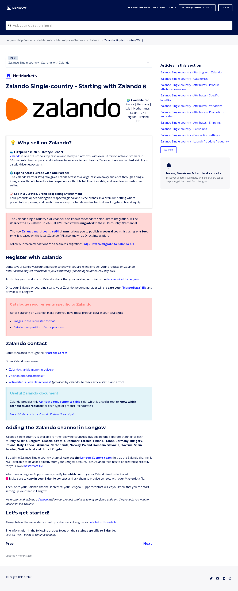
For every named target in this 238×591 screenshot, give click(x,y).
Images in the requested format (34, 321)
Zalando (95, 40)
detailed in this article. (103, 522)
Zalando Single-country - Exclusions (183, 129)
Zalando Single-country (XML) (123, 40)
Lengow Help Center (19, 40)
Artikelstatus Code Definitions (28, 382)
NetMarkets (44, 40)
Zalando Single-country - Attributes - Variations (191, 106)
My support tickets (164, 7)
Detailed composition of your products (38, 327)
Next (147, 543)
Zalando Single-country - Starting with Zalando (191, 72)
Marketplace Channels (71, 40)
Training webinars (139, 7)
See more (168, 149)
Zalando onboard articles (25, 376)
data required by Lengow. (123, 279)
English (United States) (195, 7)
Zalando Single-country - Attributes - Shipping (190, 123)
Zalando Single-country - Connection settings (190, 135)
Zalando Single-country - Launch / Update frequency (194, 141)
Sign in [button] (225, 7)
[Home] (17, 7)
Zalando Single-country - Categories (184, 79)
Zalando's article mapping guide (30, 369)
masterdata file (33, 466)
